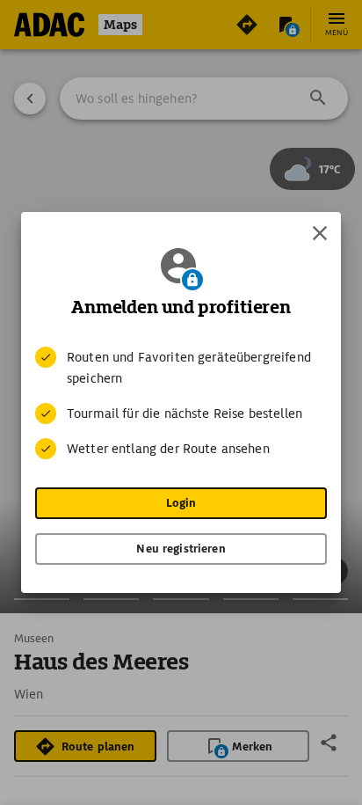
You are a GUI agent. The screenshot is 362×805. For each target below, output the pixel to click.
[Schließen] (320, 233)
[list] (181, 403)
